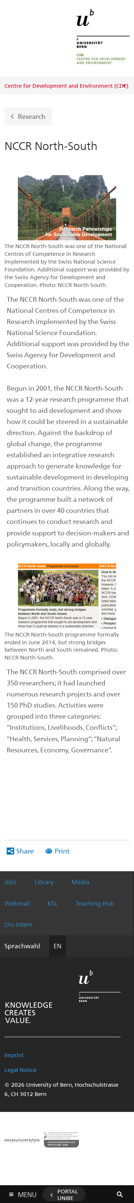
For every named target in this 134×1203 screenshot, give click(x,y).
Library (44, 882)
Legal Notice (20, 1069)
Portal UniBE (67, 1194)
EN (57, 946)
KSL (53, 903)
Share (25, 850)
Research (31, 116)
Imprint (14, 1055)
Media (80, 882)
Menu (27, 1193)
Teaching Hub (95, 903)
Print (62, 850)
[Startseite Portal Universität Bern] (103, 38)
